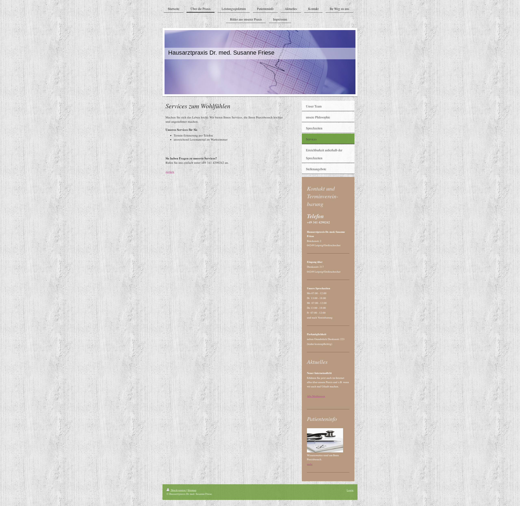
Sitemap (191, 490)
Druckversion (178, 490)
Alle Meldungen (316, 396)
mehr (309, 464)
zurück (170, 172)
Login (350, 490)
